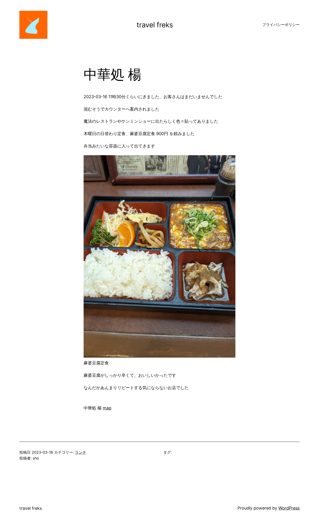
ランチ (80, 452)
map (107, 408)
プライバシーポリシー (281, 24)
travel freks (155, 25)
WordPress (289, 508)
